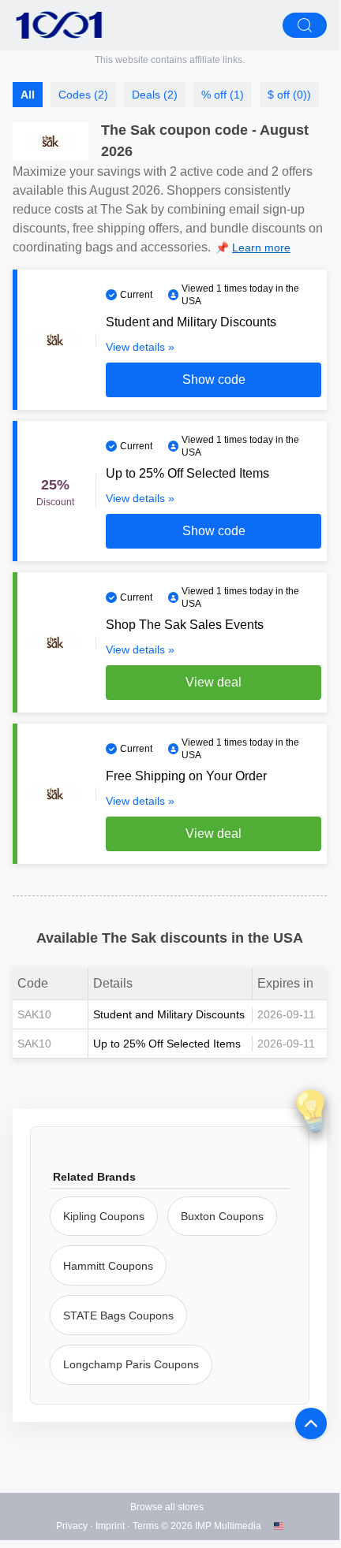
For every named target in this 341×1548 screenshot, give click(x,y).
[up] (311, 1423)
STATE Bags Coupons (118, 1315)
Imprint (110, 1525)
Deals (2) (155, 94)
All (28, 94)
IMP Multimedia (228, 1525)
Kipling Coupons (103, 1216)
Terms (146, 1525)
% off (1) (222, 94)
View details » (140, 346)
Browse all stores (167, 1507)
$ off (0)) (289, 94)
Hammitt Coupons (108, 1266)
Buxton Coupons (222, 1216)
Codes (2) (83, 94)
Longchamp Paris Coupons (131, 1364)
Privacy (72, 1525)
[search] (305, 25)
